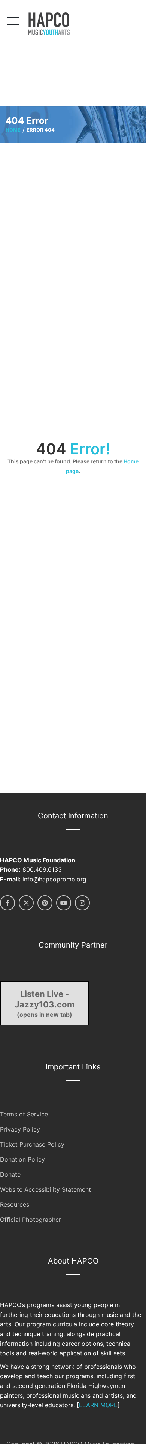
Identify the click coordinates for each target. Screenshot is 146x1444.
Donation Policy (22, 1159)
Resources (14, 1204)
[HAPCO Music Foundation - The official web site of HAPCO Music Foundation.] (59, 23)
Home (13, 129)
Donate (10, 1174)
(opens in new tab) (44, 1003)
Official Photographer (30, 1219)
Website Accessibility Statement (45, 1189)
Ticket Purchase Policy (32, 1144)
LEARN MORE (98, 1405)
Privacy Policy (20, 1129)
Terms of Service (24, 1114)
